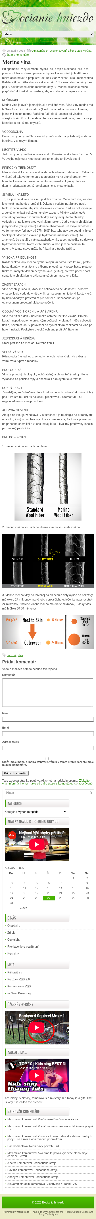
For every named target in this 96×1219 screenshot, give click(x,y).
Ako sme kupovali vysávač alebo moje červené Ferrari (47, 1154)
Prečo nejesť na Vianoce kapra (58, 1119)
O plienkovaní (58, 50)
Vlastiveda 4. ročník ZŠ (61, 1184)
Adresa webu (10, 742)
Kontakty (13, 953)
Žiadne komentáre (18, 54)
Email (5, 727)
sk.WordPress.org (19, 993)
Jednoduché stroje (44, 1163)
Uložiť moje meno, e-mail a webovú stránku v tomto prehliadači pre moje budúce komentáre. (48, 763)
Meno (5, 713)
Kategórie (11, 811)
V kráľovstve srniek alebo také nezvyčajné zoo (50, 1128)
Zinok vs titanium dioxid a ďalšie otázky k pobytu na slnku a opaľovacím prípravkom (49, 1138)
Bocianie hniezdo (53, 1202)
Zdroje (11, 932)
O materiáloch (39, 50)
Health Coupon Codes (77, 1211)
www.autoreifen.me (53, 1211)
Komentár (8, 674)
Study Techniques (48, 1214)
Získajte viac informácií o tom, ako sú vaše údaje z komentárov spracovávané (47, 782)
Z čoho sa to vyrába (80, 50)
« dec (23, 908)
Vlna (20, 655)
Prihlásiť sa (14, 972)
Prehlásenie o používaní (23, 946)
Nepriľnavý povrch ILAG (44, 1146)
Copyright (13, 939)
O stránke (13, 925)
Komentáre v (19, 986)
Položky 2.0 (18, 979)
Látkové (11, 655)
